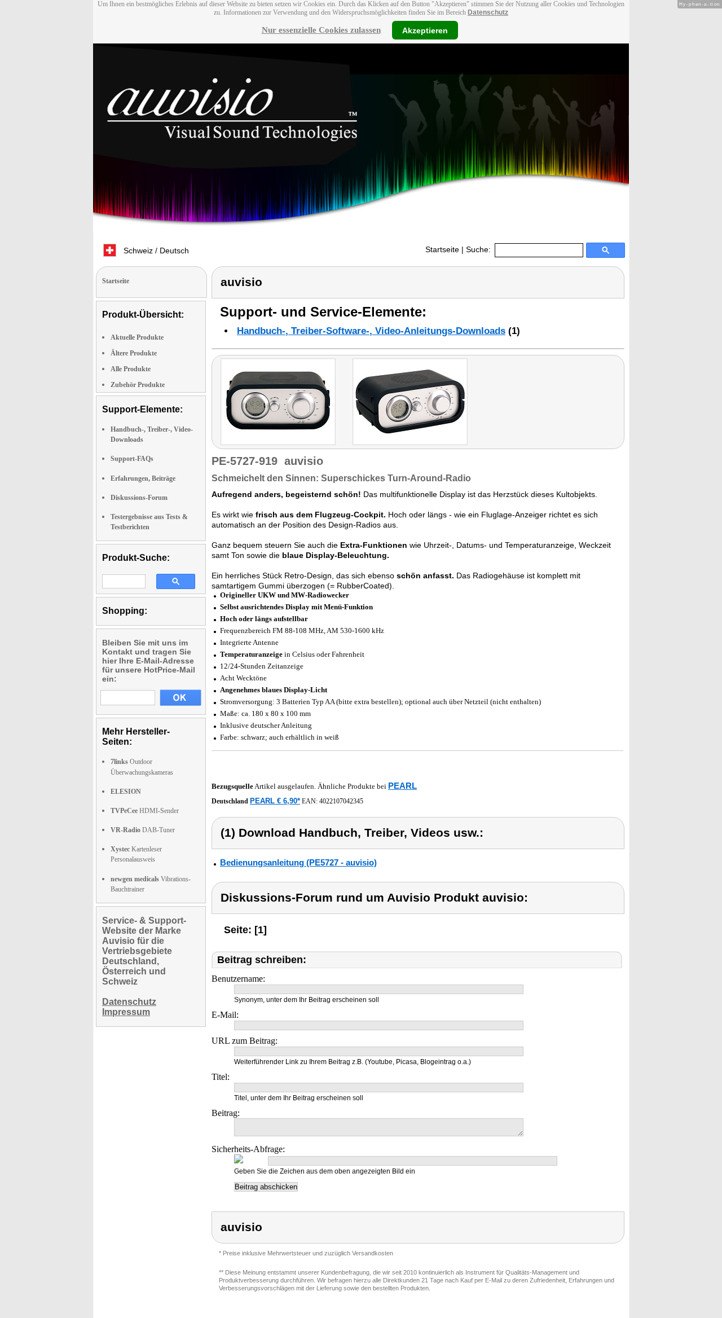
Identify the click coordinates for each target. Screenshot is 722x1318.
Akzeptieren (425, 29)
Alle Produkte (131, 369)
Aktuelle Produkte (137, 337)
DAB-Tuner (143, 830)
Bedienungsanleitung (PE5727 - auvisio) (298, 862)
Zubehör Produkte (138, 385)
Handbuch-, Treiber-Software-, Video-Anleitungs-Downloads (371, 331)
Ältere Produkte (134, 353)
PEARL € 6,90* (275, 801)
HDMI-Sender (145, 811)
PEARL (402, 785)
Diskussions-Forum (139, 498)
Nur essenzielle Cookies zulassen (321, 29)
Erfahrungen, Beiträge (143, 478)
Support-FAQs (132, 459)
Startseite (442, 249)
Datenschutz (488, 12)
